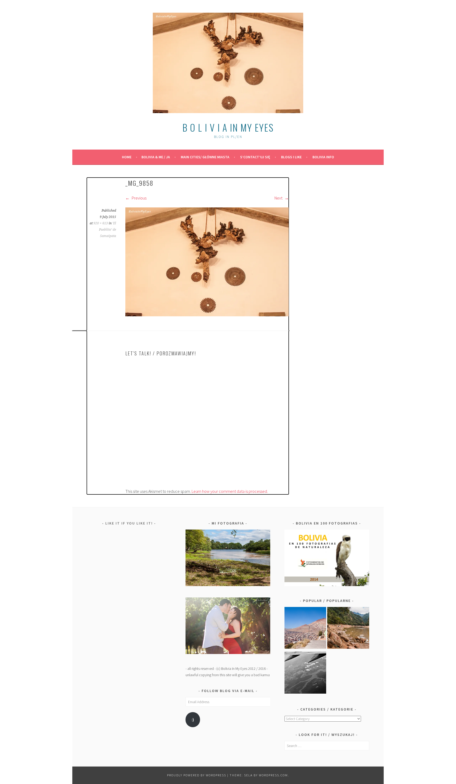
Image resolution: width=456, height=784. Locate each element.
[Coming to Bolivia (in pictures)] (305, 673)
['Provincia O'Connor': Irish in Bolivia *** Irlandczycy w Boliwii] (348, 629)
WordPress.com (273, 775)
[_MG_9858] (207, 314)
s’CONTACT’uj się (255, 157)
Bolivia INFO (323, 157)
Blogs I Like (291, 157)
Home (126, 157)
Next (278, 198)
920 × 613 (100, 223)
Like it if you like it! (129, 523)
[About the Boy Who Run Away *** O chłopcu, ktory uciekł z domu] (305, 629)
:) (193, 719)
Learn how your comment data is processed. (230, 491)
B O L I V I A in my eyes (228, 127)
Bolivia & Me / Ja (155, 157)
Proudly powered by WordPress (196, 775)
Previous (138, 198)
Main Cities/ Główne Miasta (205, 157)
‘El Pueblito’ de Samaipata (107, 229)
